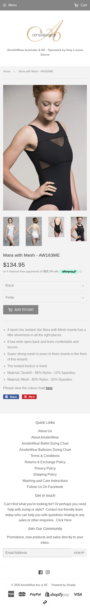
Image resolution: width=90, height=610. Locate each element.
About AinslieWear (45, 437)
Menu (12, 5)
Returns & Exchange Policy (45, 462)
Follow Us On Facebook (45, 487)
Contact (51, 509)
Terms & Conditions (45, 456)
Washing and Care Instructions (45, 481)
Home (6, 71)
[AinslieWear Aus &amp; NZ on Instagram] (48, 573)
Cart (83, 5)
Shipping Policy (45, 474)
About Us (45, 431)
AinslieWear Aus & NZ (34, 585)
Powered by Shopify (63, 585)
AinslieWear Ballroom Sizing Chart (45, 449)
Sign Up (79, 552)
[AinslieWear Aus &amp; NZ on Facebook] (40, 573)
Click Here (64, 520)
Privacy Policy (45, 468)
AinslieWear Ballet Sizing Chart (45, 443)
